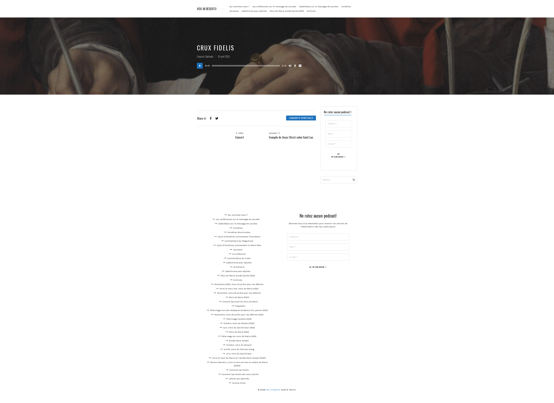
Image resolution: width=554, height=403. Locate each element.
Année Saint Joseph (239, 340)
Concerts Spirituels (205, 56)
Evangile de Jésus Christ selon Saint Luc (291, 137)
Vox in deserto (206, 8)
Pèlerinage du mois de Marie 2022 (238, 336)
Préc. (241, 133)
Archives (311, 11)
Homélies (346, 6)
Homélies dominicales (239, 232)
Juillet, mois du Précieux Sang (239, 349)
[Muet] (290, 66)
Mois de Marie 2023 (239, 297)
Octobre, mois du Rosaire (239, 345)
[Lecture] (200, 66)
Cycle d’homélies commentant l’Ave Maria (239, 236)
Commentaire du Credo (239, 258)
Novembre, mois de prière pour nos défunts (239, 293)
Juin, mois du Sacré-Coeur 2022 (239, 327)
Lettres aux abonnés (239, 378)
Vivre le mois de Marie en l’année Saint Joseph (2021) (239, 358)
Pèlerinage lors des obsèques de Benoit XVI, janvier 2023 (239, 310)
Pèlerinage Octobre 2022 (239, 319)
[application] (249, 66)
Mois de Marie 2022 (239, 332)
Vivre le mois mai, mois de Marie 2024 (239, 288)
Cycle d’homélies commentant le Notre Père (239, 245)
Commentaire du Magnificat (239, 241)
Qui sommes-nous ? (239, 6)
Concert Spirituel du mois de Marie (240, 301)
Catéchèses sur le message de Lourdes (318, 6)
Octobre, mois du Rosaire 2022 (238, 323)
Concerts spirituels (239, 370)
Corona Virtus (239, 383)
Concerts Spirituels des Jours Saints (240, 374)
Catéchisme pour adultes (254, 11)
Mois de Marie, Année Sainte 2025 (287, 11)
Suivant (273, 133)
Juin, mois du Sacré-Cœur (239, 353)
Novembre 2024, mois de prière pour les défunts (238, 284)
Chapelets (240, 306)
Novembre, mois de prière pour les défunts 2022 (238, 314)
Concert (239, 137)
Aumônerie (238, 267)
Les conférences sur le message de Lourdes (274, 6)
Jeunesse (234, 11)
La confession (239, 254)
